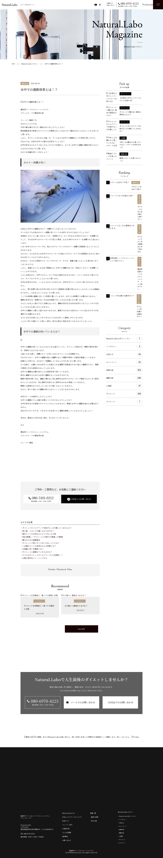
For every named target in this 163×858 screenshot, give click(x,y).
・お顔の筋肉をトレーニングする (34, 558)
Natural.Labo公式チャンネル (123, 338)
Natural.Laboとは (68, 813)
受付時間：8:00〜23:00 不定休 (44, 702)
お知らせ (123, 354)
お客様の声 (66, 829)
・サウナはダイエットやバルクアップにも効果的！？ (42, 555)
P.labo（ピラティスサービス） (72, 817)
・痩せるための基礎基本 (30, 540)
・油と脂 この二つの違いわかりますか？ (37, 531)
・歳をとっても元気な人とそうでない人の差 (38, 534)
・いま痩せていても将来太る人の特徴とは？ (38, 546)
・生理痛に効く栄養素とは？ (32, 549)
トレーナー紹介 (67, 825)
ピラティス (123, 401)
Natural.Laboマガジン (125, 812)
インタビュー (123, 346)
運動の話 (123, 378)
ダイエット (123, 393)
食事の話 (123, 370)
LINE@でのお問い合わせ (80, 499)
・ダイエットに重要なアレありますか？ (36, 552)
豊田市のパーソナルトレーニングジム (81, 850)
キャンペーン (123, 362)
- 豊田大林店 (94, 817)
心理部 (123, 385)
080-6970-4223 (29, 834)
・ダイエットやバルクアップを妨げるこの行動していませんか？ (46, 528)
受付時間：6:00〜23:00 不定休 (42, 498)
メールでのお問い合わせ (82, 702)
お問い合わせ (66, 840)
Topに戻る (81, 629)
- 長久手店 (93, 821)
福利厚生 (65, 836)
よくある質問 (66, 832)
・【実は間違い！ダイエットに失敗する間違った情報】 (42, 537)
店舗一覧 (93, 813)
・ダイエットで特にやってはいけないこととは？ (40, 543)
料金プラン (66, 821)
